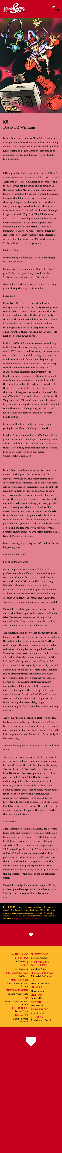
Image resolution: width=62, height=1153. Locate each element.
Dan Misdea (37, 1004)
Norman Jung (38, 989)
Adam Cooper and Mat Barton (16, 983)
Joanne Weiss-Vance (17, 992)
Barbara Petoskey (39, 956)
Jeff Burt (17, 974)
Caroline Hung (20, 958)
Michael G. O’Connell (42, 974)
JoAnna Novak (38, 996)
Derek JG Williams (40, 982)
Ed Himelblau (21, 967)
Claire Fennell (39, 1011)
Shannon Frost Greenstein (20, 1018)
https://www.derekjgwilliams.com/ (28, 919)
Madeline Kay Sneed (41, 1019)
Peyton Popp (20, 1010)
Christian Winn (40, 965)
